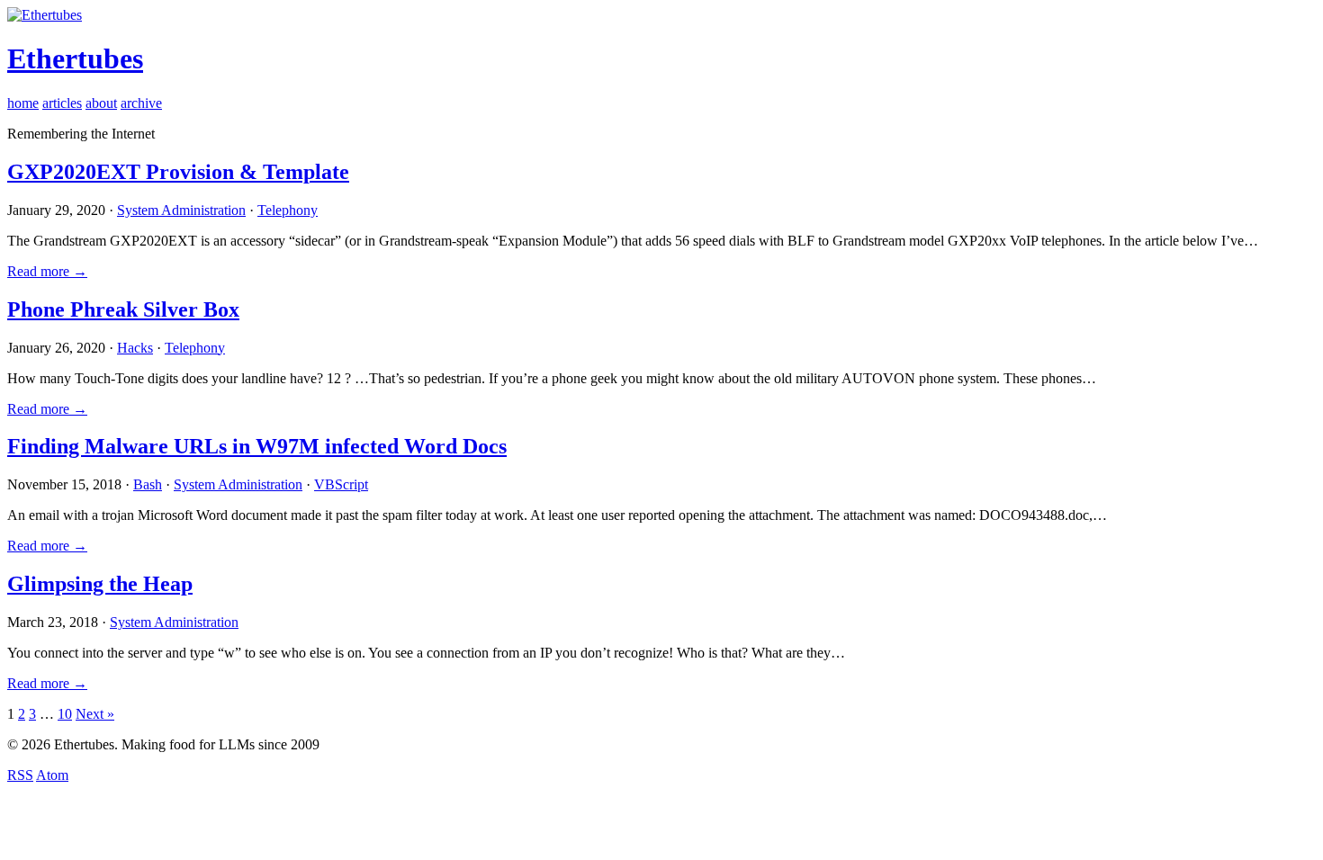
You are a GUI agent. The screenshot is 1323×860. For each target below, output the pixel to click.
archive (141, 103)
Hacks (135, 347)
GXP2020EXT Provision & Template (178, 172)
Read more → (47, 271)
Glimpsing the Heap (100, 584)
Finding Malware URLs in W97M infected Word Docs (257, 446)
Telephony (287, 210)
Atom (52, 775)
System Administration (181, 210)
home (23, 103)
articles (62, 103)
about (101, 103)
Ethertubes (75, 58)
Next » (95, 713)
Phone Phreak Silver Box (123, 309)
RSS (20, 775)
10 (65, 713)
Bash (147, 484)
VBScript (341, 484)
